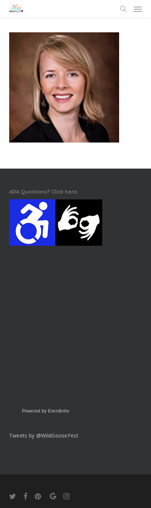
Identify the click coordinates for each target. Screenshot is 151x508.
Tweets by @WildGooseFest (43, 435)
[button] (138, 8)
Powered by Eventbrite (45, 411)
